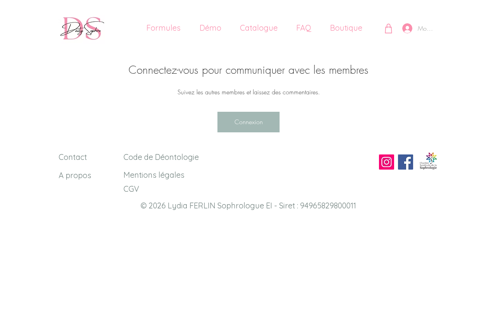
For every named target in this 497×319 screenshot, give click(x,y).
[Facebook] (405, 162)
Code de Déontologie (161, 157)
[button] (253, 28)
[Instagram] (386, 162)
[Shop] (388, 28)
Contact (73, 157)
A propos (75, 175)
